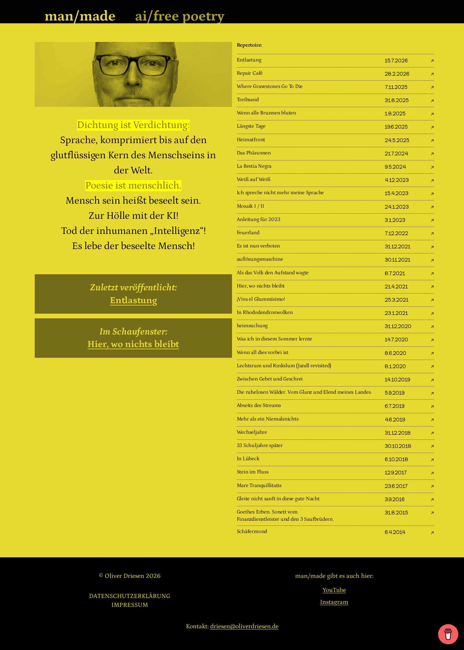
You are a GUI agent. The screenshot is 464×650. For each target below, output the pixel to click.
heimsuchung (252, 326)
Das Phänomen (254, 153)
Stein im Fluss (253, 472)
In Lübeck (248, 459)
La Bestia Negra (254, 166)
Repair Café (250, 73)
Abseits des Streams (259, 406)
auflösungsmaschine (260, 259)
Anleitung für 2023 (258, 220)
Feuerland (248, 233)
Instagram (334, 602)
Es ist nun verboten (258, 246)
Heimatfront (251, 140)
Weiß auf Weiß (254, 180)
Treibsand (248, 100)
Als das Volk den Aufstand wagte (273, 273)
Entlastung (133, 300)
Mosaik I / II (250, 206)
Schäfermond (252, 532)
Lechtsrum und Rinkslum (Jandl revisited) (284, 366)
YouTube (334, 590)
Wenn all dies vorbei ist (263, 353)
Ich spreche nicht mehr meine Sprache (280, 193)
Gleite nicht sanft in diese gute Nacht (278, 499)
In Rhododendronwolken (265, 313)
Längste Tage (251, 126)
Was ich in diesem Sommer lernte (274, 339)
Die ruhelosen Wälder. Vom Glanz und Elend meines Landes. (304, 392)
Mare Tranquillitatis (259, 486)
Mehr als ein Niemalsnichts (268, 419)
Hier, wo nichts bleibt (133, 344)
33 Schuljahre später (260, 446)
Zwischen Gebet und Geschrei (270, 379)
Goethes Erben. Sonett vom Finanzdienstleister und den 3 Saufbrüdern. (285, 515)
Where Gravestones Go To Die (270, 87)
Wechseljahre (252, 432)
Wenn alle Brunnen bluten (266, 113)
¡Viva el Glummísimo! (261, 299)
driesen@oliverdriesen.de (244, 626)
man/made (80, 16)
